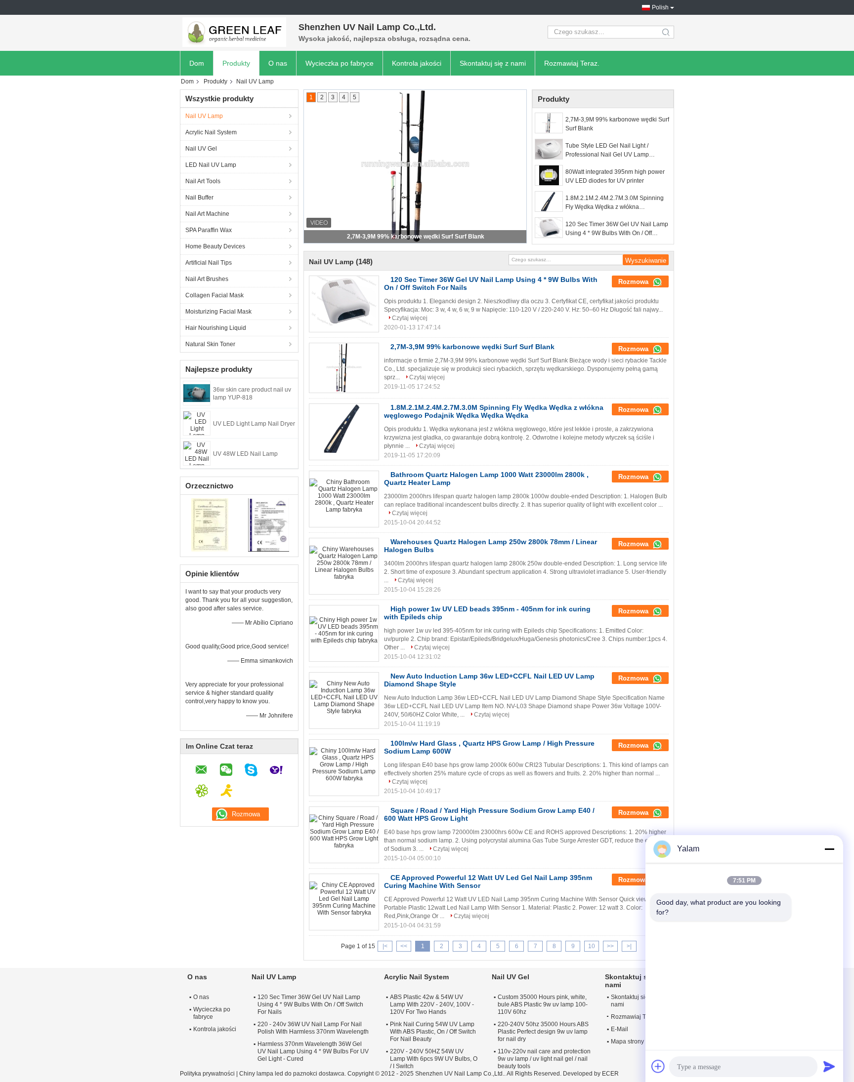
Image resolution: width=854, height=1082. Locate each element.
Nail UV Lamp (204, 116)
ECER (610, 1073)
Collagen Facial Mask (214, 295)
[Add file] (658, 1066)
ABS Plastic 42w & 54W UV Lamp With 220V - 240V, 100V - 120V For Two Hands (432, 1004)
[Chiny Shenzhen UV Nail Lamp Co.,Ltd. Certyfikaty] (209, 524)
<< (403, 946)
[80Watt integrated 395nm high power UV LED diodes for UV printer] (549, 175)
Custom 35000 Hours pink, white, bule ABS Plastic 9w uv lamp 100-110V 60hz (543, 1004)
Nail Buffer (199, 197)
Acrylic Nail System (211, 132)
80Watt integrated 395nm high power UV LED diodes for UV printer (615, 176)
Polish (660, 7)
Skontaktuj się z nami (493, 63)
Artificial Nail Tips (208, 262)
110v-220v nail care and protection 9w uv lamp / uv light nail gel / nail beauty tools (544, 1059)
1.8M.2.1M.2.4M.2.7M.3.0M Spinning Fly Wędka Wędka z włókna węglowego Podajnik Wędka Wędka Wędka (614, 203)
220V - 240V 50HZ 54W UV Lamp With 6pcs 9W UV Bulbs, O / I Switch (433, 1059)
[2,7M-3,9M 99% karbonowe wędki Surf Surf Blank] (549, 123)
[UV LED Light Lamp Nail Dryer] (196, 422)
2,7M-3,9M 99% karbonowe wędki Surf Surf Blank (415, 236)
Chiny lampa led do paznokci (278, 1073)
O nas (277, 63)
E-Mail (619, 1029)
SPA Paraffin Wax (208, 230)
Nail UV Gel (201, 148)
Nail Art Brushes (206, 279)
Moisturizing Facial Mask (218, 311)
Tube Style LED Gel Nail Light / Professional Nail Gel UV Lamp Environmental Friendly (607, 150)
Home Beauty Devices (215, 246)
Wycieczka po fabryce (339, 63)
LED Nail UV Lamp (210, 164)
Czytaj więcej (409, 318)
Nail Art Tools (202, 181)
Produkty (236, 63)
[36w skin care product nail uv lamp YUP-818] (196, 392)
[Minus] (829, 849)
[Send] (829, 1066)
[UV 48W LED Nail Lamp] (196, 452)
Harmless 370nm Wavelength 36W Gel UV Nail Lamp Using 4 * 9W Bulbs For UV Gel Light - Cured (313, 1051)
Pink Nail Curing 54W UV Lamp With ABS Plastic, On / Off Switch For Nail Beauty (433, 1031)
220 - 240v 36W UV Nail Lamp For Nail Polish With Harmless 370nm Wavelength (313, 1028)
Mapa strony (627, 1041)
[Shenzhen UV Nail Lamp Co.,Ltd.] (234, 32)
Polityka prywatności (207, 1073)
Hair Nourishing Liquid (215, 327)
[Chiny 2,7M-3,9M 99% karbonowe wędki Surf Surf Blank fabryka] (344, 368)
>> (610, 946)
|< (385, 946)
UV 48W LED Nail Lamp (245, 453)
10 (591, 946)
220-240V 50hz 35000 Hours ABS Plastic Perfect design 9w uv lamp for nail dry (543, 1031)
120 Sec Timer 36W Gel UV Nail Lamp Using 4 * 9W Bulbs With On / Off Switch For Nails (616, 229)
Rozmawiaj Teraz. (571, 63)
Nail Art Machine (207, 213)
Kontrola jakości (416, 63)
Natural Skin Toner (210, 344)
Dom (196, 63)
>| (629, 946)
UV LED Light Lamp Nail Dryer (254, 423)
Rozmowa (634, 281)
